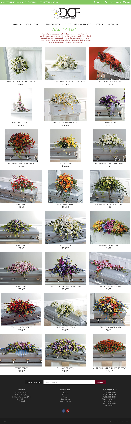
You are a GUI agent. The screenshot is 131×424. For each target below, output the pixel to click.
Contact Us (113, 24)
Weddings (100, 24)
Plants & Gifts (53, 24)
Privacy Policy (24, 421)
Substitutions (65, 399)
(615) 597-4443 (114, 2)
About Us (65, 393)
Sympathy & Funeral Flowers (77, 24)
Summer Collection (22, 24)
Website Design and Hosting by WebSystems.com (116, 421)
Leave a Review (65, 401)
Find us (21, 401)
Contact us (65, 395)
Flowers (38, 24)
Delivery (65, 397)
